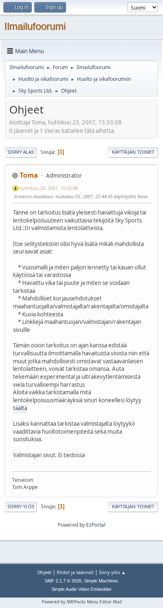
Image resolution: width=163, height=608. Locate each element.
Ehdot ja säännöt (75, 572)
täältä (20, 408)
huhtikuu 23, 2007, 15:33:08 (48, 188)
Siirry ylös (21, 506)
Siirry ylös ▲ (112, 572)
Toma (29, 175)
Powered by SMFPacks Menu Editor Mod (82, 602)
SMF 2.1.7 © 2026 (63, 580)
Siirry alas (21, 152)
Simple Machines (101, 580)
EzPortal (95, 524)
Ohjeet (44, 572)
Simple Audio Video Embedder (81, 589)
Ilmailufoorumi (35, 26)
